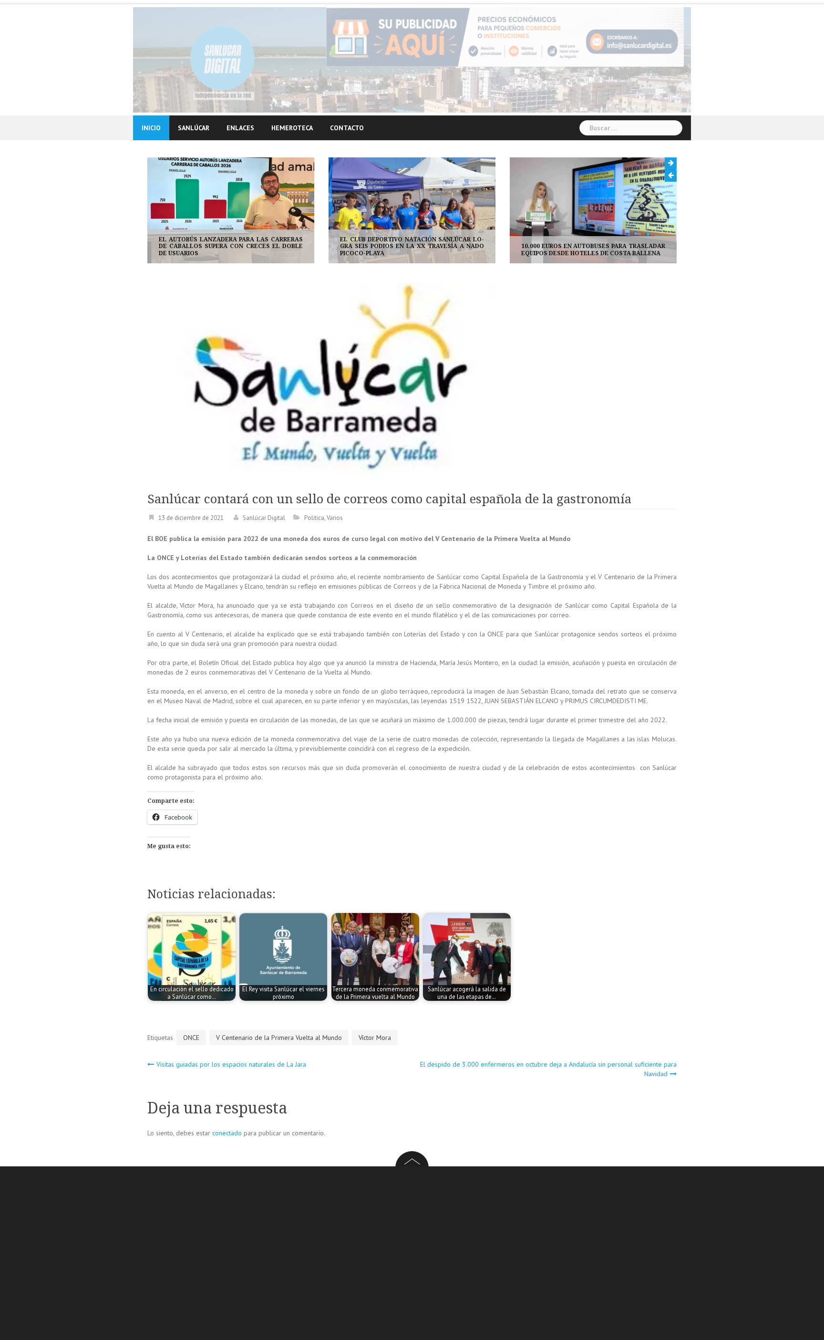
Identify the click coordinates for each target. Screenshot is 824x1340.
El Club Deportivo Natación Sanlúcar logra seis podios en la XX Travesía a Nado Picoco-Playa (412, 246)
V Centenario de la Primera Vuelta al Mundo (279, 1037)
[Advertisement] (433, 1254)
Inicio (151, 128)
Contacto (347, 128)
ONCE (191, 1037)
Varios (335, 518)
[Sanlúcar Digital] (222, 59)
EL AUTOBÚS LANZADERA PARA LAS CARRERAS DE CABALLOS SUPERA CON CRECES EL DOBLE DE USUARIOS (231, 246)
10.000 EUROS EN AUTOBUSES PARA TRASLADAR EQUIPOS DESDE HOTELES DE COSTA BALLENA (593, 249)
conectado (227, 1133)
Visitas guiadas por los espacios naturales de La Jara (231, 1064)
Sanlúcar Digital (264, 518)
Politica (314, 518)
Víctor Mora (375, 1037)
